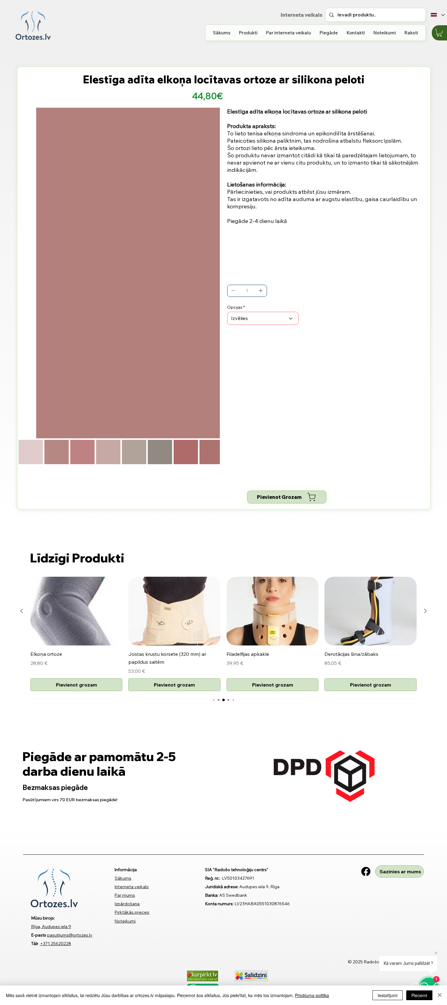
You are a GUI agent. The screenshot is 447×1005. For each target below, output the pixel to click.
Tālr (34, 943)
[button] (248, 32)
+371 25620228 (55, 943)
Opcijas (234, 307)
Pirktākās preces (132, 912)
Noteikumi (125, 921)
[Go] (233, 291)
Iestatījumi (387, 995)
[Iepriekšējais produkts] (21, 610)
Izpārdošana (127, 903)
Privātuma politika (312, 995)
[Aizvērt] (439, 995)
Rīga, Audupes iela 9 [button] (51, 926)
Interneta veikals (132, 886)
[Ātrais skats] (76, 611)
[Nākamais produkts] (425, 610)
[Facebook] (366, 871)
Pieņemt (419, 995)
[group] (223, 633)
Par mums (125, 895)
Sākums (123, 878)
